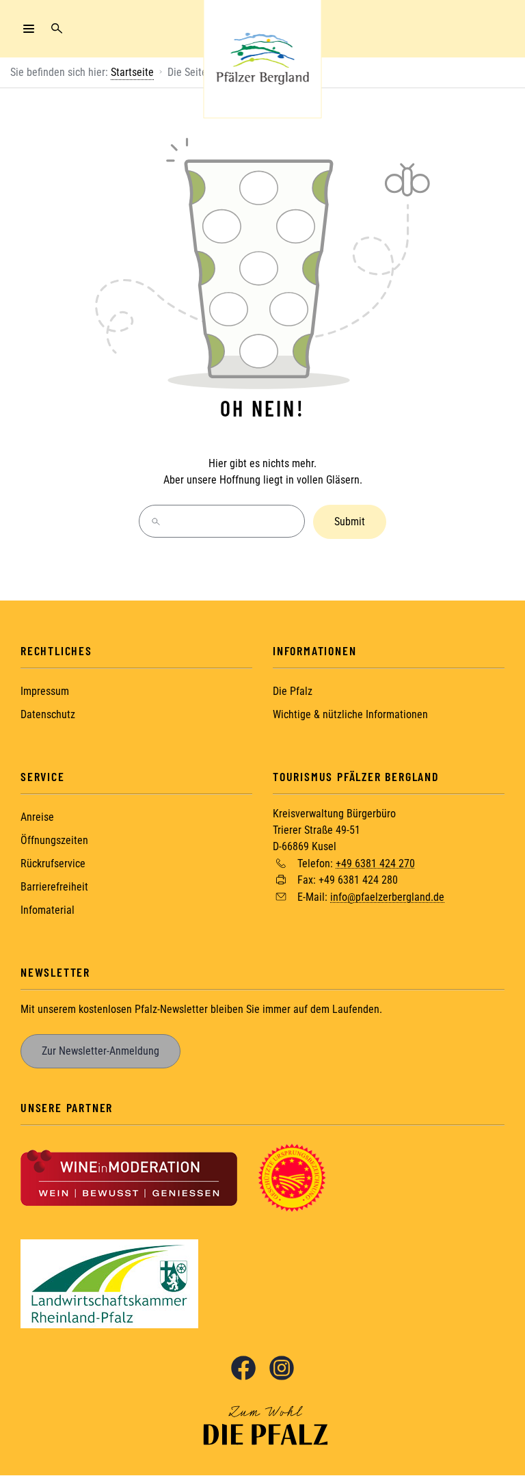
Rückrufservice (53, 863)
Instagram (281, 1368)
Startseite (132, 72)
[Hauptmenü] (28, 28)
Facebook (243, 1368)
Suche (56, 28)
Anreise (37, 817)
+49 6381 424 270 (375, 862)
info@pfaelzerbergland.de (387, 897)
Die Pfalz (292, 691)
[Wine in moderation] (129, 1176)
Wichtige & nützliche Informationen (350, 714)
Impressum (45, 691)
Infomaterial (48, 910)
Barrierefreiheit (54, 886)
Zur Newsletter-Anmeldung (100, 1050)
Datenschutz (48, 714)
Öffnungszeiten (54, 840)
